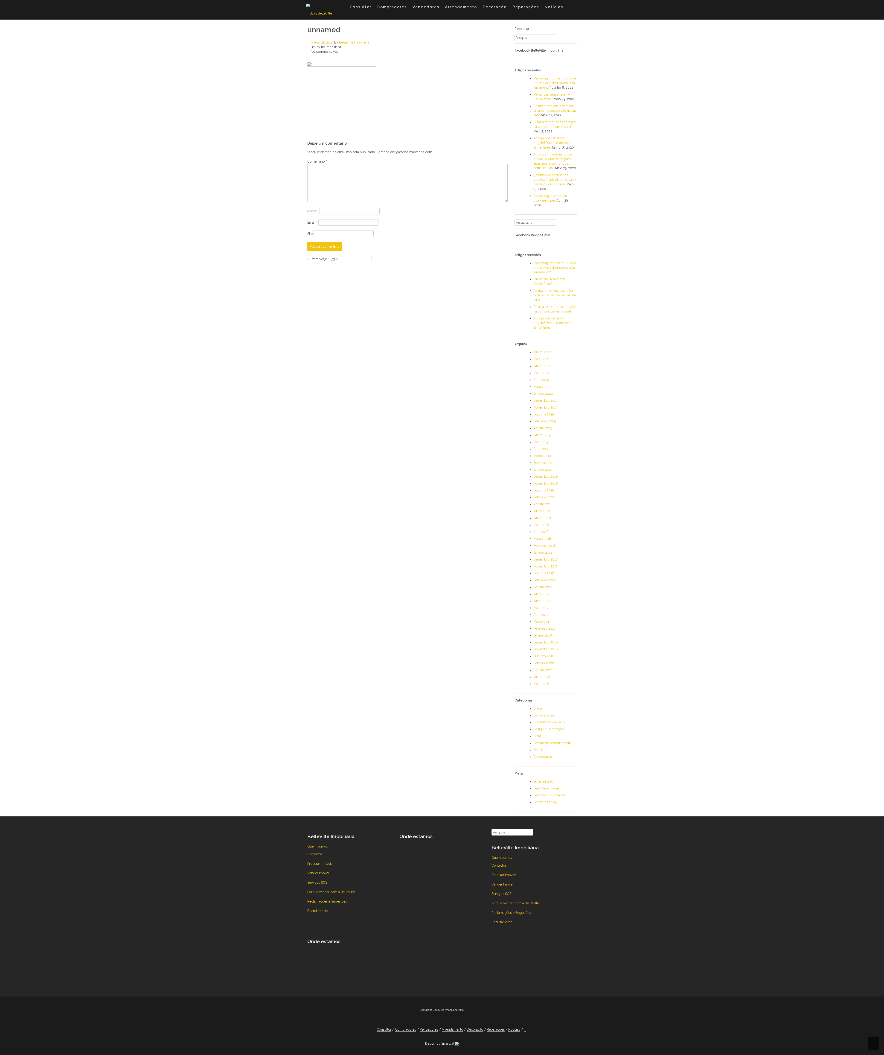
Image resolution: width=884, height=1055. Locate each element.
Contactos (315, 854)
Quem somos (317, 846)
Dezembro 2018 (545, 476)
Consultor (361, 7)
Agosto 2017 (542, 587)
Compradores (392, 7)
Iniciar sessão (543, 781)
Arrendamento (461, 7)
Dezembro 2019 (545, 400)
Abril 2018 (541, 532)
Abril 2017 (540, 615)
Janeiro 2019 (542, 469)
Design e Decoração (548, 729)
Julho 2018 (541, 511)
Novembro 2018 (545, 483)
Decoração (495, 7)
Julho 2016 (541, 677)
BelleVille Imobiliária (354, 42)
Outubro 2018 (543, 490)
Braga (537, 708)
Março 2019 (542, 456)
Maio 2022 (541, 359)
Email (312, 222)
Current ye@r (318, 259)
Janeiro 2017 (542, 635)
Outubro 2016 (543, 656)
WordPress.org (544, 802)
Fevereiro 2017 (544, 628)
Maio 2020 (541, 373)
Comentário (317, 161)
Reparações (525, 7)
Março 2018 (542, 539)
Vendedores (426, 7)
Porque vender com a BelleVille (331, 892)
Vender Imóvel (318, 873)
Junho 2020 (542, 366)
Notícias (554, 7)
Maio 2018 (541, 525)
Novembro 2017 (545, 566)
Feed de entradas (546, 788)
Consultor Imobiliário (549, 722)
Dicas (537, 736)
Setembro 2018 (544, 497)
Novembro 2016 (545, 649)
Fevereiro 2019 (544, 463)
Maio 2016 (541, 684)
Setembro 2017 (544, 580)
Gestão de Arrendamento (552, 743)
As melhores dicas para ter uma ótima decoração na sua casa (554, 110)
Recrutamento (317, 911)
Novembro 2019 (545, 407)
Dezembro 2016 (545, 642)
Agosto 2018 (542, 504)
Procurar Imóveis (319, 863)
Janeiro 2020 (543, 393)
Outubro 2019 (543, 414)
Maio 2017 (540, 608)
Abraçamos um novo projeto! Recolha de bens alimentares (552, 142)
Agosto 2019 (542, 428)
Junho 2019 (542, 435)
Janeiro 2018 (542, 552)
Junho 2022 (542, 352)
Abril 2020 (541, 380)
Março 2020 (542, 387)
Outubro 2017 (543, 573)
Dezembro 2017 (545, 559)
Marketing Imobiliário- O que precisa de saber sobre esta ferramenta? (554, 82)
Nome (313, 211)
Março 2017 (542, 621)
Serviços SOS (317, 882)
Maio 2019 (541, 442)
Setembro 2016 (544, 663)
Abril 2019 (540, 449)
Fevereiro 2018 (544, 545)
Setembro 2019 (544, 421)
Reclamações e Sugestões (327, 901)
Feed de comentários (549, 795)
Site (310, 234)
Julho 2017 (541, 594)
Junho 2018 (542, 518)
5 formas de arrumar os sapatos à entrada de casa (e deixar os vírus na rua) (554, 179)
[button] (570, 8)
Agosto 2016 (542, 670)
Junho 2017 (541, 601)
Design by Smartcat (440, 1043)
